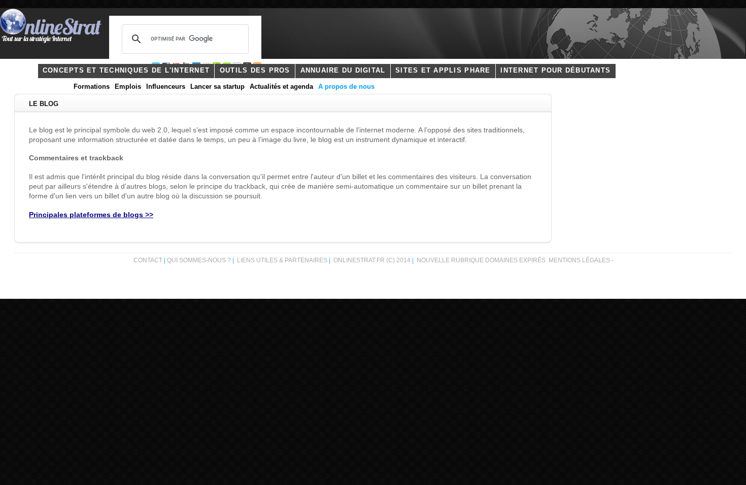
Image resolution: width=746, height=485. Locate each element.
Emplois (128, 86)
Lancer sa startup (217, 86)
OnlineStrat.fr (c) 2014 (372, 260)
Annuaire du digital (343, 70)
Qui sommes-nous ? (199, 260)
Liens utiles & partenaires (282, 260)
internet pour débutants (555, 70)
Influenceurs (165, 86)
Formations (92, 86)
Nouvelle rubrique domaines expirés (481, 260)
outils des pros (255, 70)
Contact (147, 260)
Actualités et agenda (281, 86)
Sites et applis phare (442, 70)
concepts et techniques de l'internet (126, 70)
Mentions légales (579, 260)
